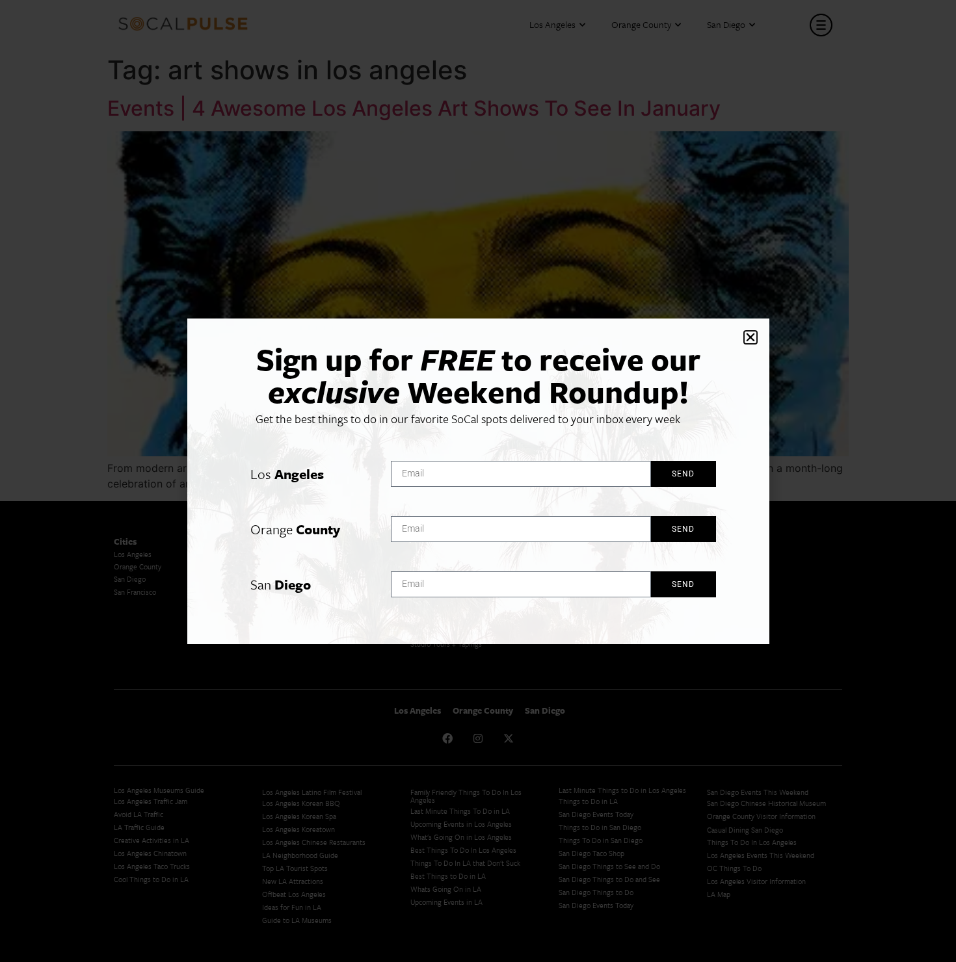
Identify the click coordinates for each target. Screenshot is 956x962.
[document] (478, 481)
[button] (750, 337)
